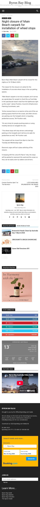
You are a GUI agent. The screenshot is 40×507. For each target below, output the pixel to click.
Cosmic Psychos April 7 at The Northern (10, 183)
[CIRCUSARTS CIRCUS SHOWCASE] (6, 242)
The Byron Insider (7, 499)
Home (3, 15)
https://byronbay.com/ (20, 207)
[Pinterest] (12, 35)
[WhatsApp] (16, 35)
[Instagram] (14, 217)
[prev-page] (3, 257)
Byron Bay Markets (7, 495)
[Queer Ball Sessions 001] (6, 250)
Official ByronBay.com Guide (24, 412)
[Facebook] (4, 35)
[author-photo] (20, 202)
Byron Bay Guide (7, 493)
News (9, 18)
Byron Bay (9, 15)
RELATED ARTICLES (9, 226)
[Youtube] (29, 217)
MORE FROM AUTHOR (23, 226)
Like (36, 315)
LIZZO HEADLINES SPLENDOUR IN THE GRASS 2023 (29, 184)
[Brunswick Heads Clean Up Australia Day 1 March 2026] (6, 233)
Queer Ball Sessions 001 (21, 248)
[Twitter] (8, 35)
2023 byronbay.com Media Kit (20, 424)
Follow (35, 319)
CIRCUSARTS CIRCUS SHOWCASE (24, 239)
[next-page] (6, 257)
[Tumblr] (22, 217)
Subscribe (34, 334)
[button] (3, 10)
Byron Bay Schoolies (8, 497)
